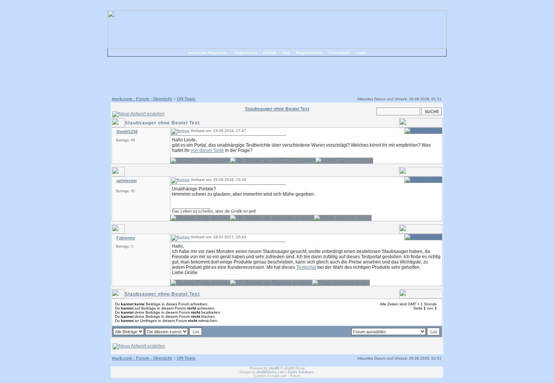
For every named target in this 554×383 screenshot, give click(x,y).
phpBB (274, 368)
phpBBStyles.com (271, 372)
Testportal (306, 267)
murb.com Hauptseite (207, 53)
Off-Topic (186, 99)
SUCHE (269, 53)
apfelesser (126, 180)
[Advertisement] (277, 75)
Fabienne (125, 238)
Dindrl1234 (127, 131)
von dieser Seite (207, 150)
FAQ (286, 53)
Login (361, 53)
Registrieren (245, 53)
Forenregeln (339, 53)
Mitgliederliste (309, 53)
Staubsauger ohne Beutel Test (162, 294)
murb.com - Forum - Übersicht (142, 99)
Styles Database (301, 372)
